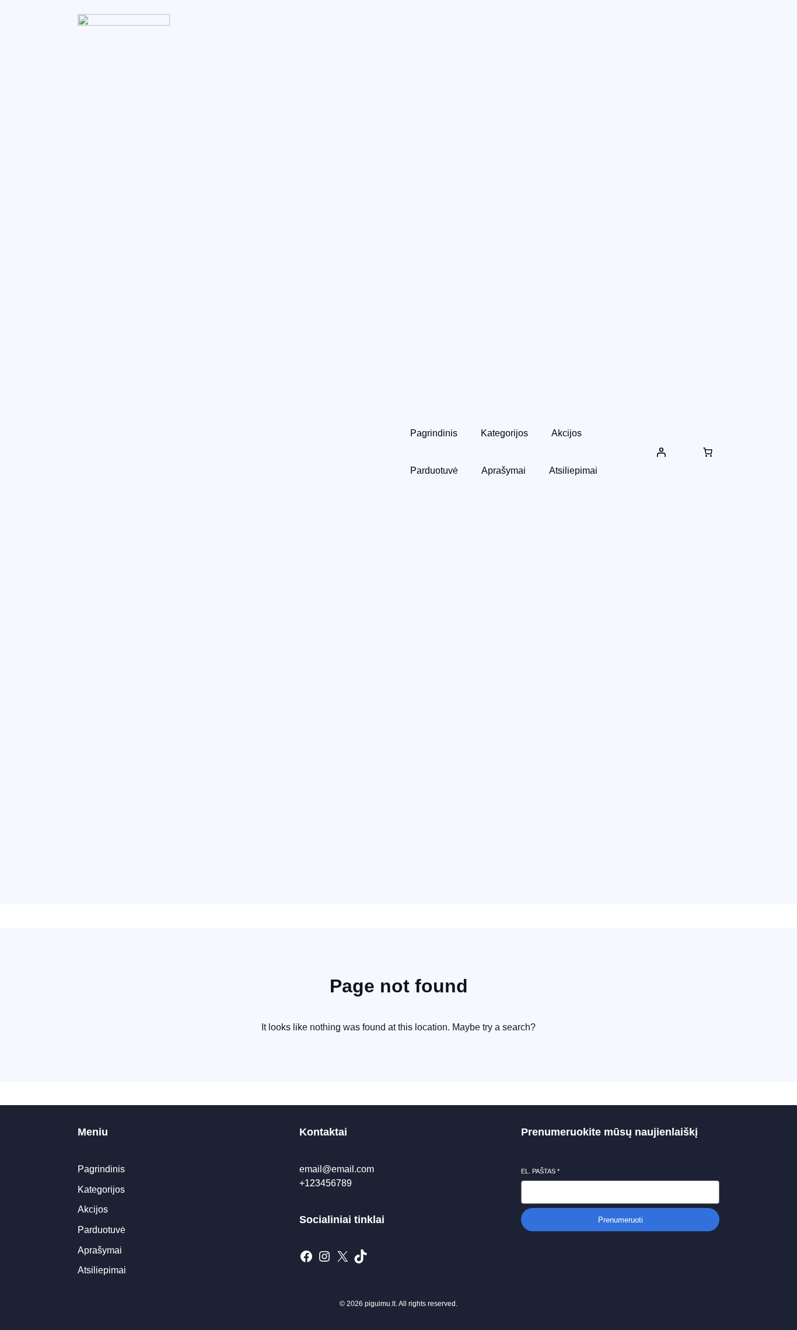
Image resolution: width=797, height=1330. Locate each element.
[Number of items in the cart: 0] (707, 452)
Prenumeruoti (620, 1220)
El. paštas (540, 1171)
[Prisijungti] (661, 452)
